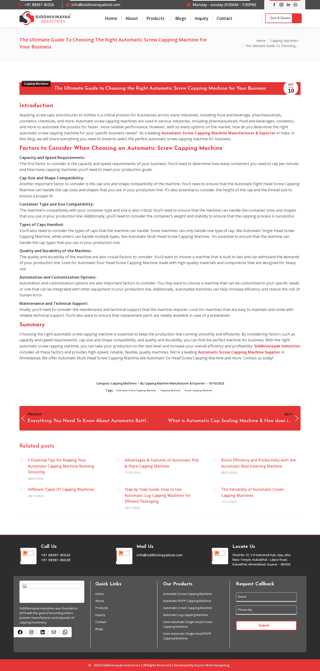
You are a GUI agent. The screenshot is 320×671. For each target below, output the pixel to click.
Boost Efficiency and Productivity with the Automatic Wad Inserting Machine (258, 463)
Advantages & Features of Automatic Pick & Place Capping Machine (162, 463)
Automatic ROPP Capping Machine (187, 601)
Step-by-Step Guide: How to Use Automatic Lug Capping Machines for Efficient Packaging (158, 495)
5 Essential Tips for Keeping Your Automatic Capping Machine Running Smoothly (61, 466)
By (172, 383)
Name (243, 596)
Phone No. (246, 610)
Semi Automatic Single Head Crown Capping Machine (187, 624)
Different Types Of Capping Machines (61, 489)
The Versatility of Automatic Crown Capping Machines (252, 492)
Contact (100, 622)
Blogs (99, 629)
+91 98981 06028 (55, 559)
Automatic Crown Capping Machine (187, 608)
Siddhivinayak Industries (120, 665)
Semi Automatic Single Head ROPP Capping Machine (187, 635)
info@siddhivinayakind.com (95, 4)
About (99, 601)
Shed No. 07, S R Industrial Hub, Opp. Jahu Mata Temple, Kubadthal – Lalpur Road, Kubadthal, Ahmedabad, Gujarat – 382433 (261, 559)
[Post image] (21, 460)
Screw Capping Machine (198, 390)
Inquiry (100, 615)
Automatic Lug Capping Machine (185, 615)
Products (101, 608)
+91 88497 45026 (39, 4)
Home (99, 594)
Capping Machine (170, 390)
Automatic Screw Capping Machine (136, 390)
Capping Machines (36, 83)
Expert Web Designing (212, 665)
